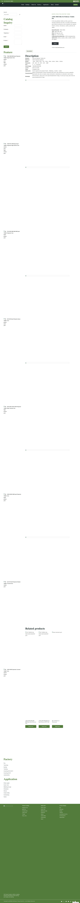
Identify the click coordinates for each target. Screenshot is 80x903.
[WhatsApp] (74, 1)
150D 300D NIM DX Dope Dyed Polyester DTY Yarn (44, 721)
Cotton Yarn (24, 812)
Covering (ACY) (7, 773)
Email (5, 36)
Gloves (5, 790)
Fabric (5, 796)
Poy (4, 763)
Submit (6, 46)
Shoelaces (6, 789)
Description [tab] (29, 51)
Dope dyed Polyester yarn (61, 14)
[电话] (64, 901)
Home (22, 4)
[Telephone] (76, 1)
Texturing (6, 765)
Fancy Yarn (24, 815)
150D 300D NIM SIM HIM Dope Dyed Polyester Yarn (30, 722)
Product (6, 40)
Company (6, 29)
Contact (57, 4)
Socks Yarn (6, 785)
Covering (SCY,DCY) (8, 771)
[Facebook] (66, 901)
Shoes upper (7, 783)
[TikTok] (71, 901)
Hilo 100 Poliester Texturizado (56, 721)
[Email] (78, 1)
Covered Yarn (25, 810)
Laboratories (7, 775)
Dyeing (5, 767)
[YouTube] (68, 901)
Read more (30, 726)
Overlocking (6, 794)
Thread (23, 814)
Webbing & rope (7, 787)
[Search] (20, 14)
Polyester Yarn (25, 807)
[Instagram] (75, 901)
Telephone (6, 33)
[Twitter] (73, 901)
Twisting (6, 769)
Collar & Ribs (7, 792)
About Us (33, 4)
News (52, 4)
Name (5, 25)
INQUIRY (75, 4)
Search (5, 12)
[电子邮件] (62, 901)
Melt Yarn (24, 809)
